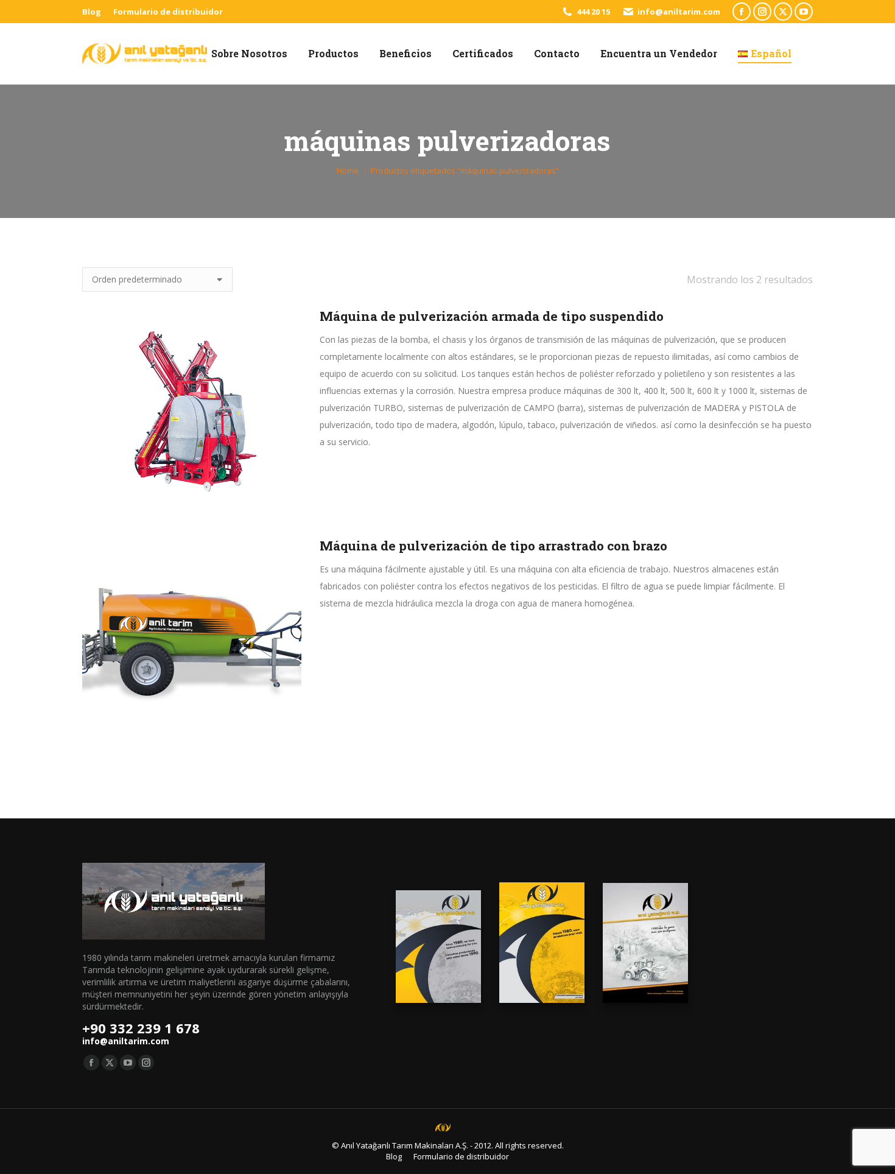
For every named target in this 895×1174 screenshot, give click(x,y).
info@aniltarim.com (678, 11)
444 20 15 (593, 11)
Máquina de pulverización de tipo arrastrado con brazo (493, 545)
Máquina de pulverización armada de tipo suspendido (492, 316)
